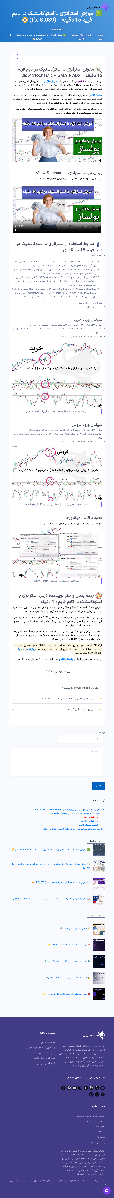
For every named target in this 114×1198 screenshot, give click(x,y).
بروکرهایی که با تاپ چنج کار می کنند (38, 1047)
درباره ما (101, 1137)
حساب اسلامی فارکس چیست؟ (91, 1116)
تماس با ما (100, 1126)
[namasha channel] (97, 1088)
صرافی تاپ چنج (47, 1042)
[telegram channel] (63, 1088)
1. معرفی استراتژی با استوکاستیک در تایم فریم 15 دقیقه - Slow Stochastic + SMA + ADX (68, 809)
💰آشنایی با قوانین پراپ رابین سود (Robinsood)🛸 (67, 977)
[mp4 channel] (69, 1088)
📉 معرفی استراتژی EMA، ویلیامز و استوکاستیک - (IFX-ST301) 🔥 (60, 882)
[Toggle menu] (107, 1191)
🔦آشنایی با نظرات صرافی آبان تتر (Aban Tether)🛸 (67, 961)
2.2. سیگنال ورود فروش (90, 821)
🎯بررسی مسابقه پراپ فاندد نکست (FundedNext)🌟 (66, 994)
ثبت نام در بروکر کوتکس (44, 1058)
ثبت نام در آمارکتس (46, 1063)
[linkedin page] (97, 1094)
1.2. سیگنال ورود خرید (90, 817)
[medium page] (91, 1094)
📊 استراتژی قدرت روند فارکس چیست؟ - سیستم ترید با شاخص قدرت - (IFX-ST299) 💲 (51, 899)
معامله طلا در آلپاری (96, 1121)
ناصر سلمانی (57, 29)
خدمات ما (100, 1132)
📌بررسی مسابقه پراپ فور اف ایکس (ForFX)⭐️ (69, 945)
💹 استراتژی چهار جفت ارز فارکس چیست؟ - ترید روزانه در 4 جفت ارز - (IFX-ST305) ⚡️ (51, 849)
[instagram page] (80, 1088)
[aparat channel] (91, 1088)
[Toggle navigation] (6, 7)
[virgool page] (102, 1094)
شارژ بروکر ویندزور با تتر (44, 1053)
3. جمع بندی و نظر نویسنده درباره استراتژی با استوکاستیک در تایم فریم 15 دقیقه (72, 829)
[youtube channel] (102, 1088)
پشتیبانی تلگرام (66, 659)
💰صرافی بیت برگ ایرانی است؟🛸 (75, 928)
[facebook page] (86, 1088)
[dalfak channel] (74, 1088)
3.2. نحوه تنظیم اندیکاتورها (89, 825)
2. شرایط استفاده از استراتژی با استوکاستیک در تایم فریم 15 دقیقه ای (77, 813)
